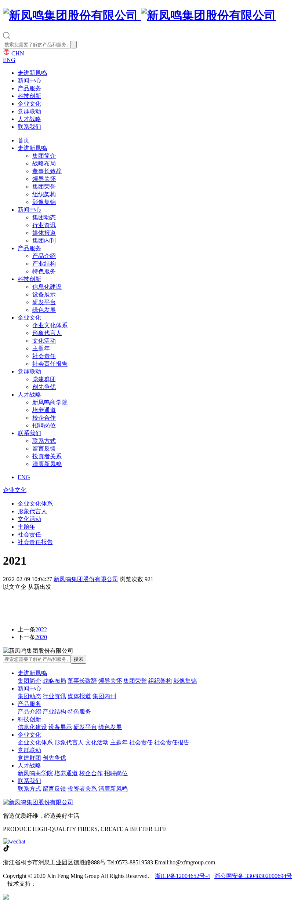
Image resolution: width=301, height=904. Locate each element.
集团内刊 (44, 240)
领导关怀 (44, 179)
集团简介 (44, 156)
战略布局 (44, 163)
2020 (41, 637)
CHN (17, 53)
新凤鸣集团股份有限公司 (86, 579)
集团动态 (44, 217)
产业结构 (44, 263)
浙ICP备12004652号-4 (182, 876)
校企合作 (44, 418)
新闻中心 (29, 80)
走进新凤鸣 (32, 73)
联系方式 (44, 441)
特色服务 (44, 271)
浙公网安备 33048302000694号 (253, 876)
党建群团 (44, 379)
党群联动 (29, 111)
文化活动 (44, 341)
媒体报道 (44, 233)
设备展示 (44, 294)
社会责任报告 (50, 364)
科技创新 (29, 96)
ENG (9, 60)
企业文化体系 (50, 325)
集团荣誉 (44, 186)
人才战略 (29, 119)
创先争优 (44, 387)
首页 (23, 140)
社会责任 (44, 356)
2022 (41, 629)
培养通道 (44, 410)
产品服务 (29, 88)
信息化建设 (47, 287)
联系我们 (29, 127)
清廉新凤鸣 (47, 464)
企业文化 (29, 104)
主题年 (41, 348)
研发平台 (44, 302)
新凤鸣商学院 (50, 402)
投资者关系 (47, 456)
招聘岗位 (44, 425)
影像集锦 (44, 202)
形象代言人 (47, 333)
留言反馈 (44, 448)
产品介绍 (44, 256)
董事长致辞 (47, 171)
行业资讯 (44, 225)
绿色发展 (44, 310)
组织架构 (44, 194)
